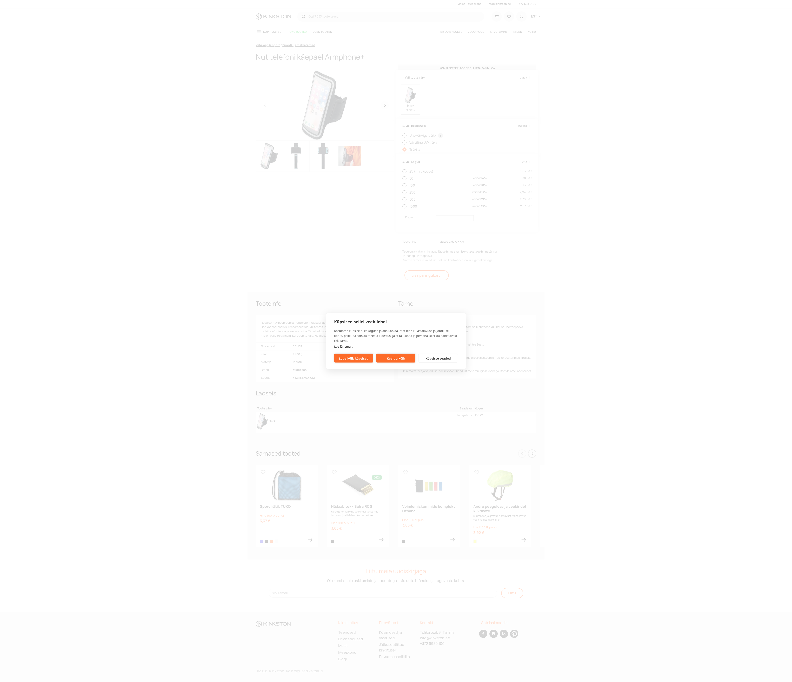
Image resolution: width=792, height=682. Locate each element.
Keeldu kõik (396, 358)
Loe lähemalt (343, 346)
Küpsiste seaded (438, 358)
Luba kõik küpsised (354, 358)
